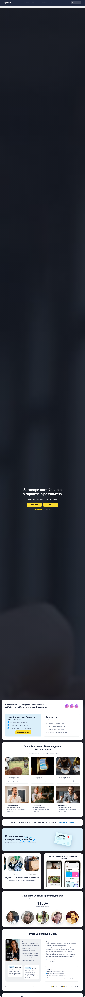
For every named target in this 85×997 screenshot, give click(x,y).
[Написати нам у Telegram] (67, 2)
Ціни (38, 2)
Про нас (51, 2)
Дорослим (26, 2)
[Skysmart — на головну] (7, 3)
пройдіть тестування (66, 822)
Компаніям (44, 2)
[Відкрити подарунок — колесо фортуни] (71, 706)
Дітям (33, 2)
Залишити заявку (76, 2)
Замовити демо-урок (23, 732)
